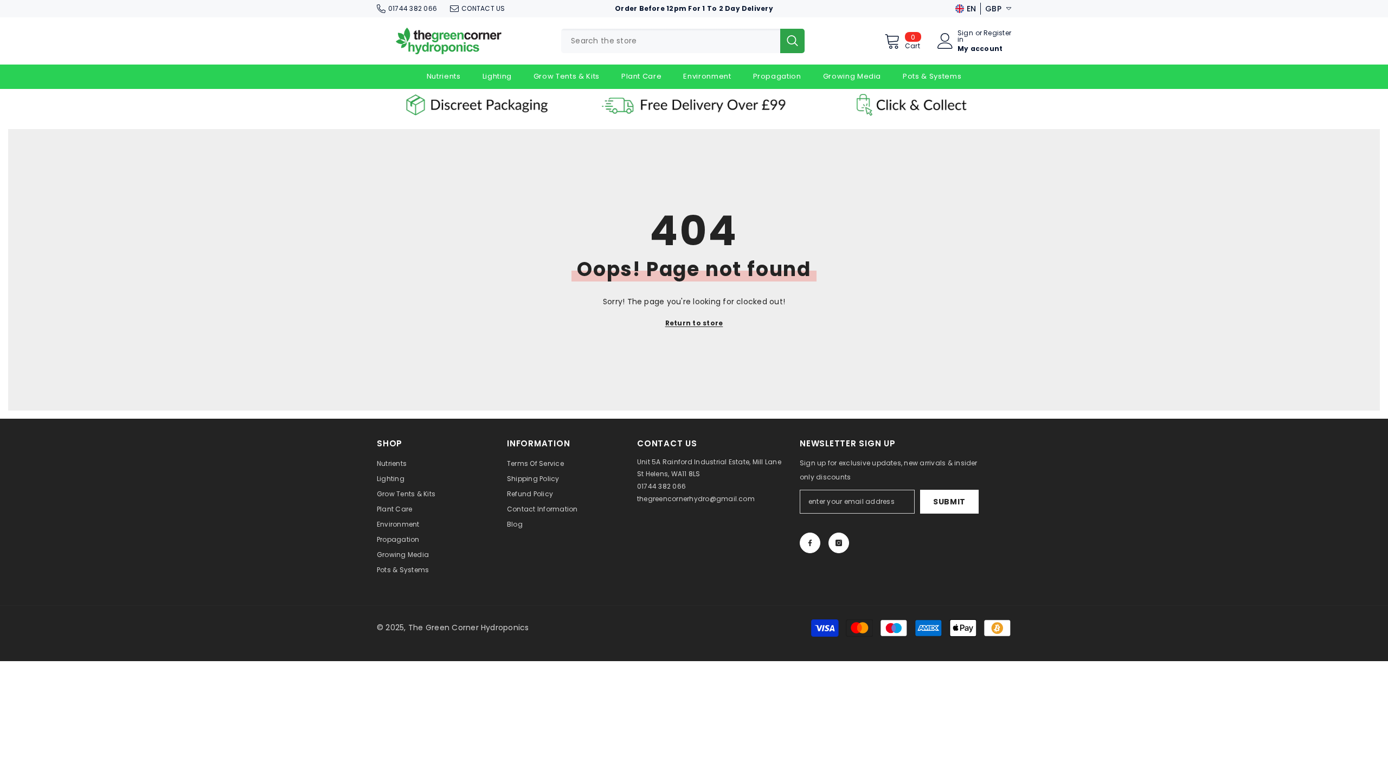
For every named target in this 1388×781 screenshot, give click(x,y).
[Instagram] (838, 543)
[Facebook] (810, 543)
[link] (477, 105)
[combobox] (670, 41)
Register (997, 33)
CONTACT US (483, 8)
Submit (949, 501)
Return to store (694, 323)
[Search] (683, 41)
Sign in (965, 36)
